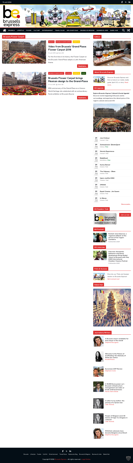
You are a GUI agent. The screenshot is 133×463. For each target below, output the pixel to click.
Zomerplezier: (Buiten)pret (110, 145)
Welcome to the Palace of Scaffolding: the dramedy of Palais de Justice (115, 355)
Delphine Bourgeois (111, 342)
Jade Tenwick (109, 404)
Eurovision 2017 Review (113, 369)
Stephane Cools (110, 371)
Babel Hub (114, 30)
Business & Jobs (102, 30)
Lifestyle (20, 30)
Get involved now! (113, 279)
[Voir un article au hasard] (128, 30)
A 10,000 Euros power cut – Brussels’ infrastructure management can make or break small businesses (115, 387)
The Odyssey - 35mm (107, 171)
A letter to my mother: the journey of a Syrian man (114, 402)
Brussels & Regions (87, 30)
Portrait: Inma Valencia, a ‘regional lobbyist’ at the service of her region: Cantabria (117, 236)
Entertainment (47, 30)
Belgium (51, 41)
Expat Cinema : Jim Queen (109, 191)
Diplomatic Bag (72, 30)
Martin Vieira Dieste (111, 391)
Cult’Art (37, 30)
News (83, 73)
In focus (68, 73)
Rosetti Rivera (110, 359)
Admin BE (61, 53)
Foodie (28, 30)
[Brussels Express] (4, 30)
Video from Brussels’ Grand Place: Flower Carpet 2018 (67, 48)
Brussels (11, 30)
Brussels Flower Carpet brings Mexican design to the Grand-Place (68, 80)
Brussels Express (60, 459)
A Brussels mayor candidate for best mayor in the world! (116, 339)
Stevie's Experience (107, 151)
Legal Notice (86, 459)
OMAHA (103, 185)
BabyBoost (104, 158)
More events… (126, 204)
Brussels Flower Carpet (63, 41)
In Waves (103, 198)
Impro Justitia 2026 (107, 178)
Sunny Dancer (105, 165)
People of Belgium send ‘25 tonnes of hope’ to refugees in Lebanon (116, 418)
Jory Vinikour (105, 138)
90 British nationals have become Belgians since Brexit (116, 432)
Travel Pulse (60, 30)
